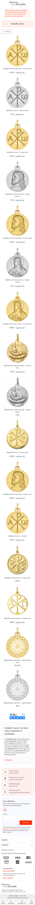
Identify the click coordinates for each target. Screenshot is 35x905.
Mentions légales (14, 896)
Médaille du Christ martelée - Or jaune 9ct (17, 494)
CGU (25, 896)
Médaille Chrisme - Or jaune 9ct (17, 152)
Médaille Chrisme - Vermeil (17, 536)
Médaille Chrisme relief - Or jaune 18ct (17, 578)
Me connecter (22, 903)
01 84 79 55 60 (8, 871)
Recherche (11, 903)
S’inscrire (26, 822)
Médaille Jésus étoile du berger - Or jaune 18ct (17, 367)
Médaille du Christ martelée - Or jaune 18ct (17, 238)
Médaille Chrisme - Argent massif (17, 110)
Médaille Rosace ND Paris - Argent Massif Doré (17, 661)
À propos (4, 845)
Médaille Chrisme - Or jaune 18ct (17, 452)
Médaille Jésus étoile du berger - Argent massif (17, 411)
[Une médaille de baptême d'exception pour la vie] (9, 885)
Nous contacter (8, 878)
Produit (4, 840)
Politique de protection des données (18, 897)
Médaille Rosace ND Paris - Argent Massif (17, 703)
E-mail (5, 814)
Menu (3, 902)
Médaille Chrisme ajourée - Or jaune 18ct (17, 618)
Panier (32, 903)
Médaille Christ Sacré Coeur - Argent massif (17, 281)
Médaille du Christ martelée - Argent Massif (17, 195)
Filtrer (8, 31)
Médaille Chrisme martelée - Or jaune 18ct (17, 69)
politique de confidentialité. (11, 828)
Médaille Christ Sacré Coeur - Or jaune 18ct (17, 324)
